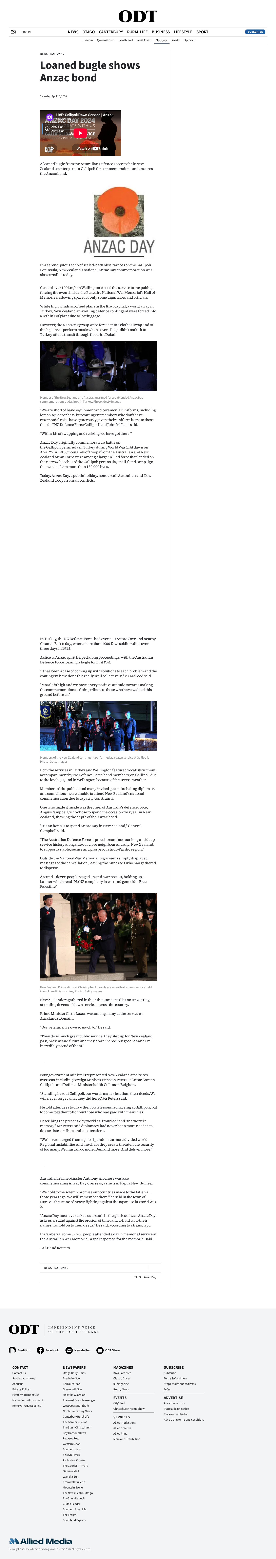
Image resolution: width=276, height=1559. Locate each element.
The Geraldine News (75, 1422)
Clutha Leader (71, 1504)
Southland (125, 40)
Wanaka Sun (70, 1477)
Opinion (189, 40)
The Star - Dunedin (74, 1498)
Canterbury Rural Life (76, 1417)
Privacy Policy (20, 1389)
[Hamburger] (13, 32)
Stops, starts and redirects (180, 1384)
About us (17, 1384)
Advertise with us (174, 1403)
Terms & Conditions (176, 1378)
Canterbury (111, 32)
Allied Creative (122, 1428)
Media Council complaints (28, 1400)
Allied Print (120, 1434)
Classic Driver (121, 1378)
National (161, 40)
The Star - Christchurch (77, 1427)
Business (161, 32)
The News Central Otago (78, 1493)
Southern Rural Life (74, 1509)
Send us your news (23, 1378)
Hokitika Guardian (74, 1395)
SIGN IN (26, 32)
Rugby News (121, 1389)
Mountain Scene (73, 1487)
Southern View (72, 1449)
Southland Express (74, 1520)
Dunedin (87, 40)
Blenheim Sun (71, 1378)
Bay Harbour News (74, 1433)
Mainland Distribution (126, 1439)
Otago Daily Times (74, 1373)
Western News (71, 1444)
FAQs (167, 1389)
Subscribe (255, 32)
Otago (88, 32)
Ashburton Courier (74, 1460)
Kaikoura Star (71, 1384)
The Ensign (69, 1515)
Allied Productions (124, 1423)
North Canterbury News (77, 1411)
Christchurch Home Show (129, 1409)
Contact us (19, 1373)
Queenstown (105, 40)
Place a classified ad (176, 1414)
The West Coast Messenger (79, 1400)
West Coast (144, 40)
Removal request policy (26, 1406)
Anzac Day (149, 1277)
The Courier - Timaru (75, 1466)
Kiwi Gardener (122, 1373)
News (73, 32)
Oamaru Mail (71, 1471)
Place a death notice (176, 1409)
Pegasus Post (71, 1438)
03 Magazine (121, 1384)
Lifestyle (183, 32)
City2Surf (119, 1403)
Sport (202, 32)
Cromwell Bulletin (74, 1482)
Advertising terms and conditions (184, 1420)
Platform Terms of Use (25, 1395)
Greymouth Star (72, 1389)
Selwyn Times (71, 1455)
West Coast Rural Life (76, 1406)
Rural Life (137, 32)
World (176, 40)
